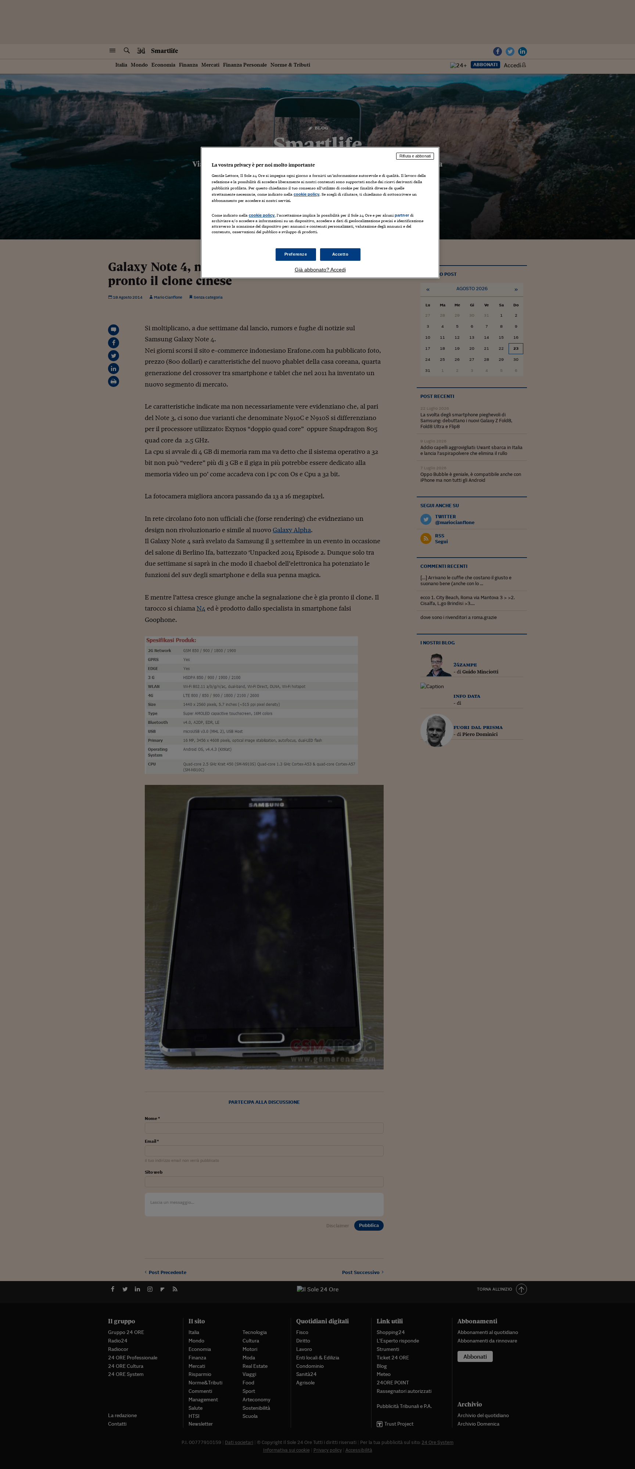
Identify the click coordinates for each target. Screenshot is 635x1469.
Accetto (340, 254)
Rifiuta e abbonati (415, 156)
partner (402, 215)
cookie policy (306, 194)
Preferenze (295, 254)
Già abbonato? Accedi (320, 270)
